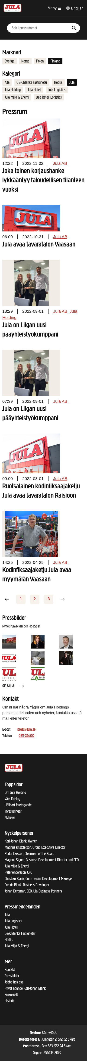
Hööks (58, 82)
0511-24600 (26, 736)
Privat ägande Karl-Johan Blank (25, 988)
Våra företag (12, 799)
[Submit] (74, 28)
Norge (25, 61)
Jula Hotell (34, 90)
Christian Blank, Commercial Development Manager (39, 879)
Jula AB (60, 163)
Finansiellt (11, 994)
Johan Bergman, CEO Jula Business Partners (33, 891)
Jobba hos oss (14, 982)
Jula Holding (13, 90)
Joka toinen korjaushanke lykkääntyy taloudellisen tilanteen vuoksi (43, 180)
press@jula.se (26, 730)
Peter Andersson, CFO (18, 872)
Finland (55, 61)
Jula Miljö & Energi (17, 97)
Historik (9, 1001)
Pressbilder (12, 976)
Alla (7, 82)
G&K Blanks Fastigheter (31, 82)
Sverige (9, 61)
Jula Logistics (56, 90)
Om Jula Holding (15, 792)
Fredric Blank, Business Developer (27, 885)
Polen (40, 61)
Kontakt (10, 969)
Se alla (8, 686)
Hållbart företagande (18, 805)
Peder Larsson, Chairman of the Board (29, 854)
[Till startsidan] (12, 7)
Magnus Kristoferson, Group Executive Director (35, 847)
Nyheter (10, 817)
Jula (71, 82)
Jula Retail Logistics (49, 97)
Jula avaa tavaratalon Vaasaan (38, 244)
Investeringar (13, 811)
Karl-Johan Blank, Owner (21, 841)
